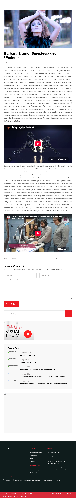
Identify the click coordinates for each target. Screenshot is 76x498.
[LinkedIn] (68, 259)
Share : (58, 259)
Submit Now (11, 304)
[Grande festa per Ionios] (13, 359)
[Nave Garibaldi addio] (13, 352)
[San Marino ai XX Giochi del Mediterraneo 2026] (13, 366)
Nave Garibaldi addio (27, 355)
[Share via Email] (71, 259)
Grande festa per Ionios (28, 362)
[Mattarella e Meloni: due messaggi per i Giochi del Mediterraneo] (13, 380)
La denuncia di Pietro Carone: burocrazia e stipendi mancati (42, 376)
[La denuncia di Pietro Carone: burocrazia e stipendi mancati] (13, 373)
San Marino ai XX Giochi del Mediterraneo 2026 (37, 369)
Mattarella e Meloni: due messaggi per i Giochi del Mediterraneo (43, 384)
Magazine (9, 63)
